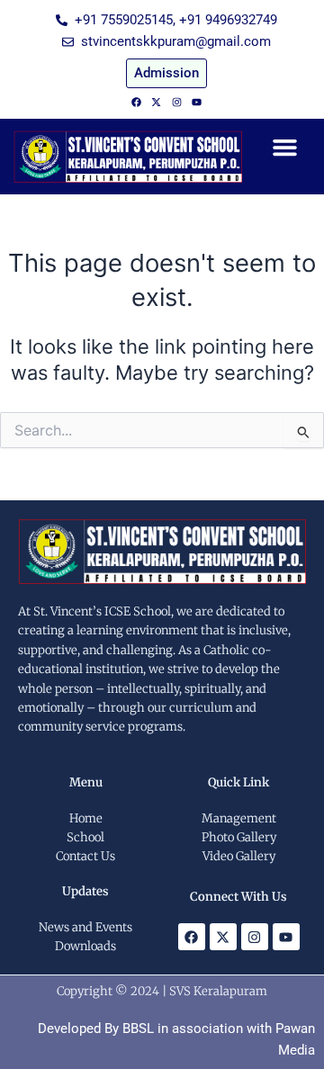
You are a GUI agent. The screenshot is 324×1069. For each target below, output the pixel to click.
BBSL (138, 1028)
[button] (285, 147)
